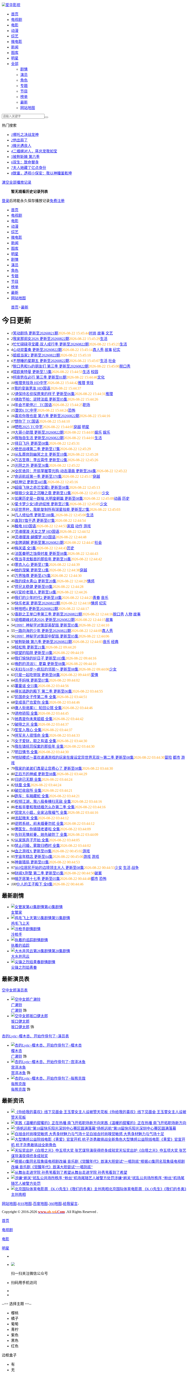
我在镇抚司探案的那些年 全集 (39, 746)
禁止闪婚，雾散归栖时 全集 (37, 846)
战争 (135, 868)
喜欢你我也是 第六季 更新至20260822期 (47, 416)
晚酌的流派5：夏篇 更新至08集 (40, 664)
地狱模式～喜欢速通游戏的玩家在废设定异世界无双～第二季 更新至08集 (74, 757)
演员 (24, 75)
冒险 (168, 757)
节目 (24, 91)
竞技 (90, 383)
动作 (79, 526)
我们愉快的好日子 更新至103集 (40, 658)
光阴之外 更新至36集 (32, 465)
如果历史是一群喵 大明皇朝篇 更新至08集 (49, 498)
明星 (14, 58)
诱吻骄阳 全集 (26, 713)
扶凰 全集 (22, 785)
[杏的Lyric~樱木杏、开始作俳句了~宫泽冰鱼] (48, 1062)
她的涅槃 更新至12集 (32, 570)
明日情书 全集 (26, 752)
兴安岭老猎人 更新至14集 (35, 592)
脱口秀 (124, 366)
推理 (81, 383)
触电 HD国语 (25, 526)
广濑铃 (16, 1005)
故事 (101, 333)
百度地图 (40, 1204)
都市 (176, 757)
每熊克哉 (18, 1084)
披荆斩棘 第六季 (25, 157)
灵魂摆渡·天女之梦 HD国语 (37, 532)
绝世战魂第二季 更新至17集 (37, 449)
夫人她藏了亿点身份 (28, 168)
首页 (14, 14)
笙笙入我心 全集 (28, 730)
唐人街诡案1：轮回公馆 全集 (38, 708)
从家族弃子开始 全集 (32, 840)
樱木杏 (16, 1051)
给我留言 (70, 1204)
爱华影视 (13, 5)
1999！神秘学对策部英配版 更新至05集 (46, 625)
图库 (14, 53)
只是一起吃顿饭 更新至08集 (37, 675)
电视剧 (16, 20)
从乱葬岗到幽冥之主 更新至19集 (41, 454)
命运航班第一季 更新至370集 (38, 476)
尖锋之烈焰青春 (24, 967)
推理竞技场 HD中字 (31, 383)
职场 (86, 405)
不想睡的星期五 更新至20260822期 (41, 361)
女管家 (16, 912)
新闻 (14, 47)
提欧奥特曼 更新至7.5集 (32, 372)
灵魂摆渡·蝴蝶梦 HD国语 (35, 537)
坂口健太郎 (20, 1021)
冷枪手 (16, 934)
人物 (128, 614)
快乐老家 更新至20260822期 (37, 603)
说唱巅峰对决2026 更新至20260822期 (45, 620)
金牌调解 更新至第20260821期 (39, 543)
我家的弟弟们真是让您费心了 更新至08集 (48, 768)
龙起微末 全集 (26, 818)
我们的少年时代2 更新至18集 (38, 598)
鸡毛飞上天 (20, 923)
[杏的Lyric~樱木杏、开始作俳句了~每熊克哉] (48, 1078)
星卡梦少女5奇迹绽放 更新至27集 (42, 504)
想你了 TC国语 (27, 421)
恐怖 (71, 410)
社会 (112, 361)
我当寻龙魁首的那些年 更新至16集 (43, 559)
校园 (94, 372)
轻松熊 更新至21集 (30, 647)
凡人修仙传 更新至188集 (35, 515)
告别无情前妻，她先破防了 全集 (41, 835)
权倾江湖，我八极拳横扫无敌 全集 (43, 801)
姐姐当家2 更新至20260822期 (36, 355)
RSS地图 (25, 1204)
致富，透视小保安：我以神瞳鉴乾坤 (41, 173)
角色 (24, 80)
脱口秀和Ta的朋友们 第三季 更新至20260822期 (51, 366)
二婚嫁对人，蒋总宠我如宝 (34, 151)
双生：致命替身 (25, 162)
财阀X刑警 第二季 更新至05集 (39, 873)
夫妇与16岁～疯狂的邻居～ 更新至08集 (46, 669)
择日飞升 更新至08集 (32, 443)
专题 (24, 86)
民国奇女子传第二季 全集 (35, 697)
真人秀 (98, 350)
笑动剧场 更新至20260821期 (35, 333)
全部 (14, 64)
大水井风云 (20, 956)
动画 (117, 498)
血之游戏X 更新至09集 (33, 851)
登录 (5, 201)
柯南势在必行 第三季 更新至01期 (39, 377)
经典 (114, 642)
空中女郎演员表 (15, 990)
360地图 (55, 1204)
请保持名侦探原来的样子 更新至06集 (45, 394)
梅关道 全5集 (25, 548)
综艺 (14, 36)
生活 (103, 339)
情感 (90, 581)
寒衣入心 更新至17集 (32, 565)
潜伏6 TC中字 (26, 410)
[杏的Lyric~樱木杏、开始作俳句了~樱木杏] (46, 1045)
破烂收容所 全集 (28, 790)
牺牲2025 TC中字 (29, 427)
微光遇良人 (21, 146)
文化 (101, 377)
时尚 (92, 333)
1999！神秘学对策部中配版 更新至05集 (46, 636)
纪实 (116, 350)
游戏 (87, 526)
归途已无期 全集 (28, 779)
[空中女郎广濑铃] (26, 999)
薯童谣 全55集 (26, 686)
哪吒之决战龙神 (25, 135)
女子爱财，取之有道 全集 (35, 741)
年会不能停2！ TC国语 (33, 405)
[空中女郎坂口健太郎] (29, 1016)
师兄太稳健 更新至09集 (34, 587)
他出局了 (19, 140)
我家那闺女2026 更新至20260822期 (41, 339)
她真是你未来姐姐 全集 (34, 719)
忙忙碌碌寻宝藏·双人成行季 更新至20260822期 (51, 344)
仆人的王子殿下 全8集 (35, 884)
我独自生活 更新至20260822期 (39, 438)
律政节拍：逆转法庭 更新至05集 (41, 399)
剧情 (24, 69)
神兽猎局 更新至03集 (32, 862)
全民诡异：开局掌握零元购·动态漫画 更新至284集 (55, 471)
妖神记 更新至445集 (31, 482)
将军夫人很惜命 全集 (32, 735)
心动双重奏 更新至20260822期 (37, 350)
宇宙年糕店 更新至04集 (34, 857)
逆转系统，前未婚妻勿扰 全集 (39, 824)
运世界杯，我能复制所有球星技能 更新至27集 (52, 509)
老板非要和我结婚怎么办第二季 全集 (45, 807)
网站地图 (27, 108)
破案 (98, 873)
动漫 (14, 31)
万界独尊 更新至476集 (33, 576)
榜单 (24, 97)
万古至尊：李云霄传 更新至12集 (41, 460)
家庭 (70, 526)
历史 (126, 498)
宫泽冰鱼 (18, 1067)
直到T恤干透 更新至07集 (35, 520)
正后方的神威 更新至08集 (35, 774)
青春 (96, 598)
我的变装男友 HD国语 (32, 388)
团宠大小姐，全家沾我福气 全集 (41, 812)
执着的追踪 (20, 945)
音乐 (104, 598)
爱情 (94, 675)
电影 (14, 25)
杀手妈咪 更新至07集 (32, 680)
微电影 (16, 42)
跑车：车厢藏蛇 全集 (32, 796)
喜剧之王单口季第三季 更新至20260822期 (48, 614)
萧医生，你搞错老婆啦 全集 (37, 829)
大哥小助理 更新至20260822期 (39, 432)
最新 (24, 102)
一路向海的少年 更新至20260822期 (43, 631)
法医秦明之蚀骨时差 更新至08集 (41, 554)
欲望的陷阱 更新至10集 (34, 653)
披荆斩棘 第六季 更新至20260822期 (43, 642)
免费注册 (57, 201)
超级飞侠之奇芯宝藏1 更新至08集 (42, 487)
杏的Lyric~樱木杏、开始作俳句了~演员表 (35, 1036)
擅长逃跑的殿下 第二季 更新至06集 (43, 691)
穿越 (77, 427)
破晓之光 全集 (26, 724)
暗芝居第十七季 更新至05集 (37, 879)
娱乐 (98, 432)
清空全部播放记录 (16, 182)
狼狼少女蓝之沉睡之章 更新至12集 (43, 493)
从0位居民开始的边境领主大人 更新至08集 (49, 868)
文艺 (109, 333)
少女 (105, 493)
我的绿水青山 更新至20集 (35, 581)
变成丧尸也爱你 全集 (32, 702)
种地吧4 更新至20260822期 (36, 609)
